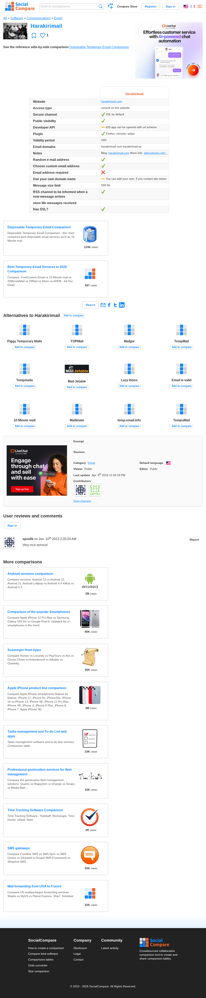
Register (150, 6)
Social (158, 942)
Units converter (37, 965)
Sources (79, 452)
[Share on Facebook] (109, 305)
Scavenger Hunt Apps (24, 650)
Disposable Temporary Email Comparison (99, 47)
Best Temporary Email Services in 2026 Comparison (37, 269)
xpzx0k (28, 539)
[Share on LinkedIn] (121, 305)
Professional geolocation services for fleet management (39, 772)
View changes (82, 501)
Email (58, 18)
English (185, 6)
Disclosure (80, 948)
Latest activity (109, 948)
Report (90, 304)
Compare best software (43, 953)
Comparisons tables (41, 959)
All (5, 18)
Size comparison (38, 971)
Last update (81, 475)
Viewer (77, 468)
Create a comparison (110, 7)
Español (199, 6)
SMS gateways (18, 848)
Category (79, 462)
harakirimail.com (111, 101)
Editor (144, 468)
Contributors (82, 481)
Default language (151, 462)
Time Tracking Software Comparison (35, 810)
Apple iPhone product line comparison (36, 688)
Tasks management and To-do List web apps (37, 734)
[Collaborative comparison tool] (19, 6)
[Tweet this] (115, 305)
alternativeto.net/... (156, 153)
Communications (39, 18)
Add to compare (73, 315)
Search (101, 6)
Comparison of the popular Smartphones (38, 612)
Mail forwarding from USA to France (34, 886)
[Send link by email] (103, 305)
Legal (77, 953)
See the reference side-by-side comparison (36, 47)
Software (16, 18)
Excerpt (78, 441)
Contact (78, 959)
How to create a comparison (46, 948)
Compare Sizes (127, 6)
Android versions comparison (30, 573)
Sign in (170, 6)
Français (192, 6)
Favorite (34, 35)
